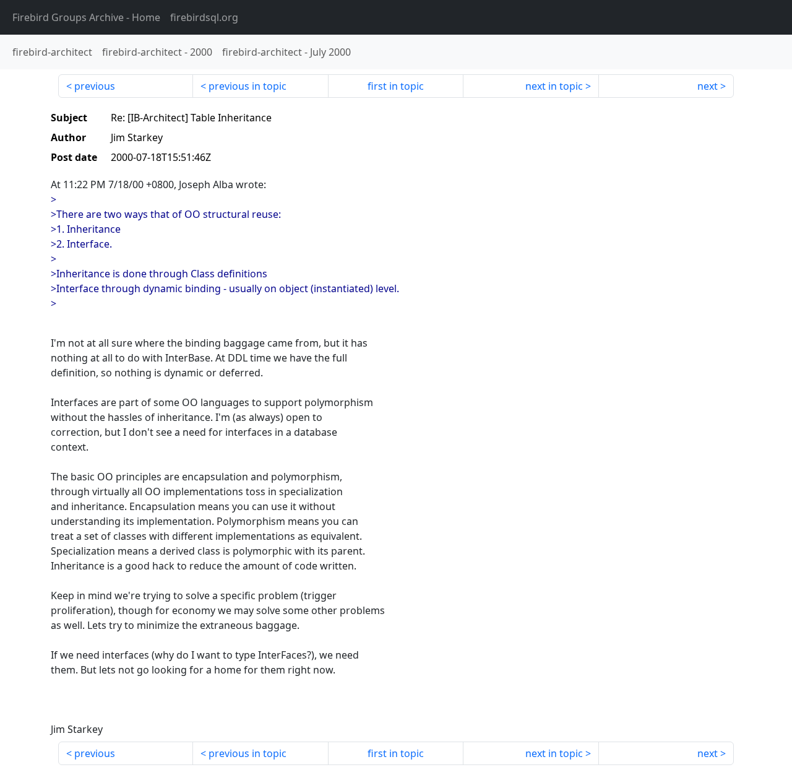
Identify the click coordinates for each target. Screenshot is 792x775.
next (707, 86)
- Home (86, 17)
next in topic (554, 86)
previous (94, 86)
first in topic (396, 86)
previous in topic (247, 86)
